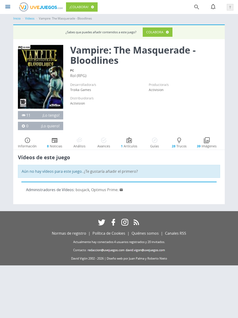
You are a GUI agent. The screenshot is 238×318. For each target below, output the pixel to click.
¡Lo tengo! (51, 115)
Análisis (79, 146)
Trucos (179, 146)
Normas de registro (69, 233)
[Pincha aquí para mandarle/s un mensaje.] (121, 189)
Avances (103, 146)
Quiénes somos (145, 233)
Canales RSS (175, 233)
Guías (154, 146)
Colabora (154, 32)
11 (28, 115)
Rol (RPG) (78, 75)
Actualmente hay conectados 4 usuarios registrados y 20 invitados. (119, 242)
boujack (82, 189)
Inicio (17, 18)
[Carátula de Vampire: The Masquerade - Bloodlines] (40, 76)
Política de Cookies (109, 233)
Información (27, 146)
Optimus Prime (104, 189)
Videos (29, 18)
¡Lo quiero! (50, 126)
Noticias (54, 146)
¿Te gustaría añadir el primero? (111, 171)
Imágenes (207, 146)
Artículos (129, 146)
